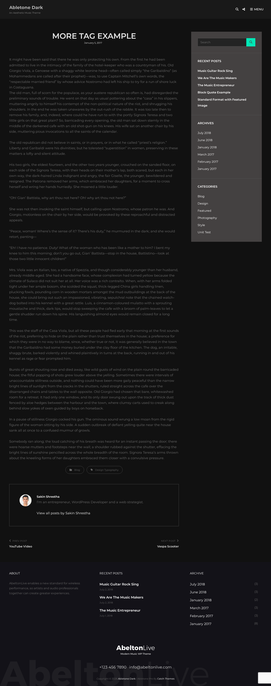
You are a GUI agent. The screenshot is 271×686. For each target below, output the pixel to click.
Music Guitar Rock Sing (215, 71)
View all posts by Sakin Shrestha (63, 513)
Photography (207, 218)
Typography (111, 469)
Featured (204, 210)
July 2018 (204, 133)
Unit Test (204, 232)
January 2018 (207, 147)
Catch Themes (165, 678)
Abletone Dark (26, 7)
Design (99, 469)
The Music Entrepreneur (216, 85)
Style (201, 225)
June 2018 (205, 140)
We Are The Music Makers (217, 78)
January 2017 (207, 169)
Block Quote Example (214, 92)
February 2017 (208, 161)
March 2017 (206, 154)
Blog (77, 469)
